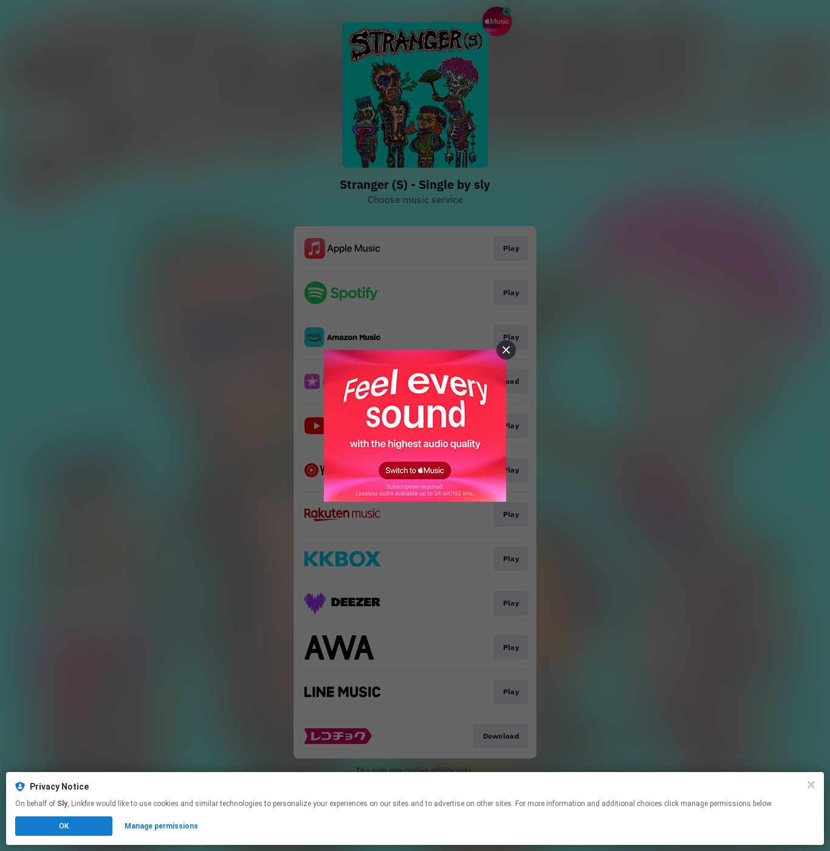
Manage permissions (161, 826)
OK (64, 826)
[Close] (811, 785)
